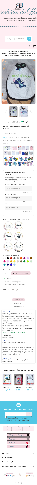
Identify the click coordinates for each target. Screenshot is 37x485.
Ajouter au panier (21, 273)
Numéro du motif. (11, 194)
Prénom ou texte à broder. (14, 204)
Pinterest (16, 289)
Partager (8, 289)
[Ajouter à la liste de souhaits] (9, 376)
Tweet (12, 289)
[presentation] (6, 111)
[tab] (18, 299)
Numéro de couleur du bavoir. (15, 184)
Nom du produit (9, 133)
